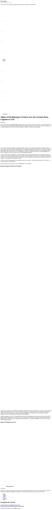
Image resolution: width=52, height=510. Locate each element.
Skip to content (4, 1)
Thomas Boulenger (10, 486)
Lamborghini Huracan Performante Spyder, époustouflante (12, 506)
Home (4, 59)
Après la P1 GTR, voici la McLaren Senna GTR (10, 505)
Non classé (5, 113)
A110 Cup (26, 411)
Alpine (4, 495)
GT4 (4, 497)
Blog (4, 60)
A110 (4, 493)
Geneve (4, 496)
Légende (5, 498)
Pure (4, 499)
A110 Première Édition (13, 124)
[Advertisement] (26, 137)
